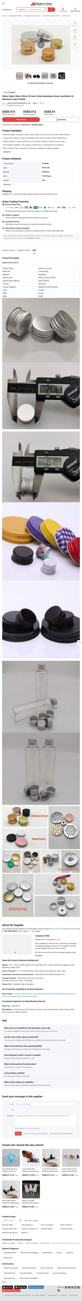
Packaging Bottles (10, 1253)
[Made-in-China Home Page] (41, 4)
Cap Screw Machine (59, 1273)
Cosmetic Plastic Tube (9, 1229)
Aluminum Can (42, 994)
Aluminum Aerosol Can (9, 1233)
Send (18, 1133)
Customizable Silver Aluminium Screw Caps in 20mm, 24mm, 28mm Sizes (31, 1171)
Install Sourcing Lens (12, 1290)
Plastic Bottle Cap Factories (66, 1268)
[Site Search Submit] (51, 9)
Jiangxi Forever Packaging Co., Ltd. (19, 103)
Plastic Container (66, 1225)
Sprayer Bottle (47, 1253)
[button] (3, 3)
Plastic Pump (22, 996)
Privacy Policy (74, 1295)
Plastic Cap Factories (11, 1268)
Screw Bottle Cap (9, 1273)
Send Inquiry (21, 119)
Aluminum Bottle (20, 994)
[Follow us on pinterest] (78, 1287)
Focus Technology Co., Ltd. (26, 1295)
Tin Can (7, 996)
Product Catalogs (32, 1220)
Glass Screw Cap (9, 1278)
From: (12, 1104)
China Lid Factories (46, 1268)
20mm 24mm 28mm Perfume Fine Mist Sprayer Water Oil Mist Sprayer (11, 1203)
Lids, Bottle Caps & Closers (51, 16)
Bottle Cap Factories (29, 1268)
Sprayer (13, 996)
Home (4, 16)
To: (13, 1110)
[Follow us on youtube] (75, 1287)
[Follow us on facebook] (66, 1287)
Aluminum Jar (32, 994)
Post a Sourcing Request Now (61, 1133)
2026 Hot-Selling (7, 1225)
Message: (11, 1116)
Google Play (20, 1287)
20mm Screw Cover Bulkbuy (28, 1278)
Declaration (63, 1295)
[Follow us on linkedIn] (58, 1290)
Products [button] (22, 9)
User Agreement (52, 1295)
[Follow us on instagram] (72, 1287)
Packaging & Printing (15, 16)
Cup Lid (59, 1253)
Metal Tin (25, 1233)
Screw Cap (66, 16)
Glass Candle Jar (27, 1225)
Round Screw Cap (42, 1273)
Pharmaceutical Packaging (29, 1253)
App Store (7, 1287)
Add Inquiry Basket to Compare (41, 83)
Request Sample (37, 124)
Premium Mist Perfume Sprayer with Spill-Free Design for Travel (69, 1171)
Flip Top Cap (8, 1258)
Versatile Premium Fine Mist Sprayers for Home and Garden (50, 1171)
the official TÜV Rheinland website (64, 929)
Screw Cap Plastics (26, 1273)
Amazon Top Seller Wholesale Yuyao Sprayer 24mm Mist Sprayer (30, 1203)
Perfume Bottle (54, 994)
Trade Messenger (36, 1287)
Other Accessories (47, 1225)
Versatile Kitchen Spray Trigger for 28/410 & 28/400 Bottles (9, 1171)
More (4, 1282)
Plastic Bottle (32, 996)
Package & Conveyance (32, 16)
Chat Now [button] (62, 120)
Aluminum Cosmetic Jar (29, 1229)
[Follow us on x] (69, 1287)
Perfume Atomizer (66, 994)
